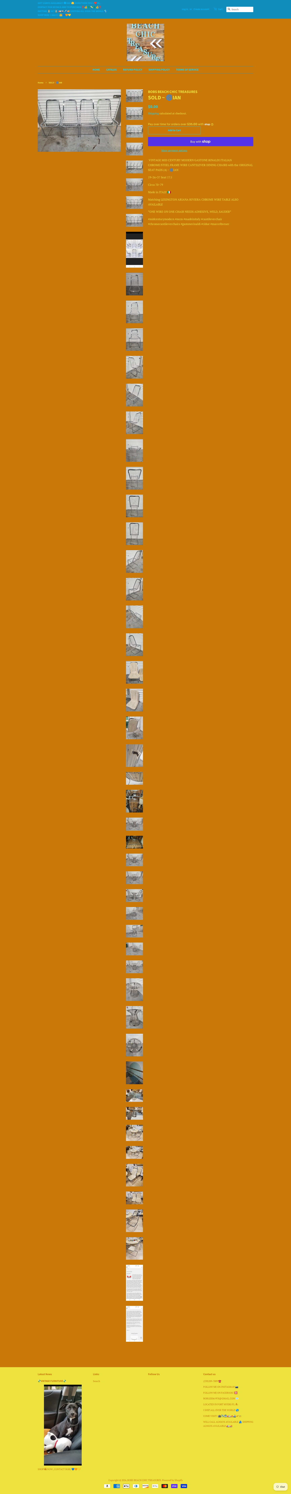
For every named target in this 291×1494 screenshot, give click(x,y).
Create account (201, 9)
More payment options (174, 150)
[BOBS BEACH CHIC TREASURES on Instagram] (156, 1381)
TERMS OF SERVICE (187, 70)
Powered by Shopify (172, 1480)
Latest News (45, 1374)
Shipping (153, 113)
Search (96, 1381)
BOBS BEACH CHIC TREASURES (144, 1480)
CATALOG (111, 70)
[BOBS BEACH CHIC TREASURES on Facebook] (150, 1381)
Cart (220, 9)
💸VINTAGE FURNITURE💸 (52, 1381)
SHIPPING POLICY (159, 70)
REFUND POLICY (132, 70)
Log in (185, 9)
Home (40, 82)
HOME (96, 70)
